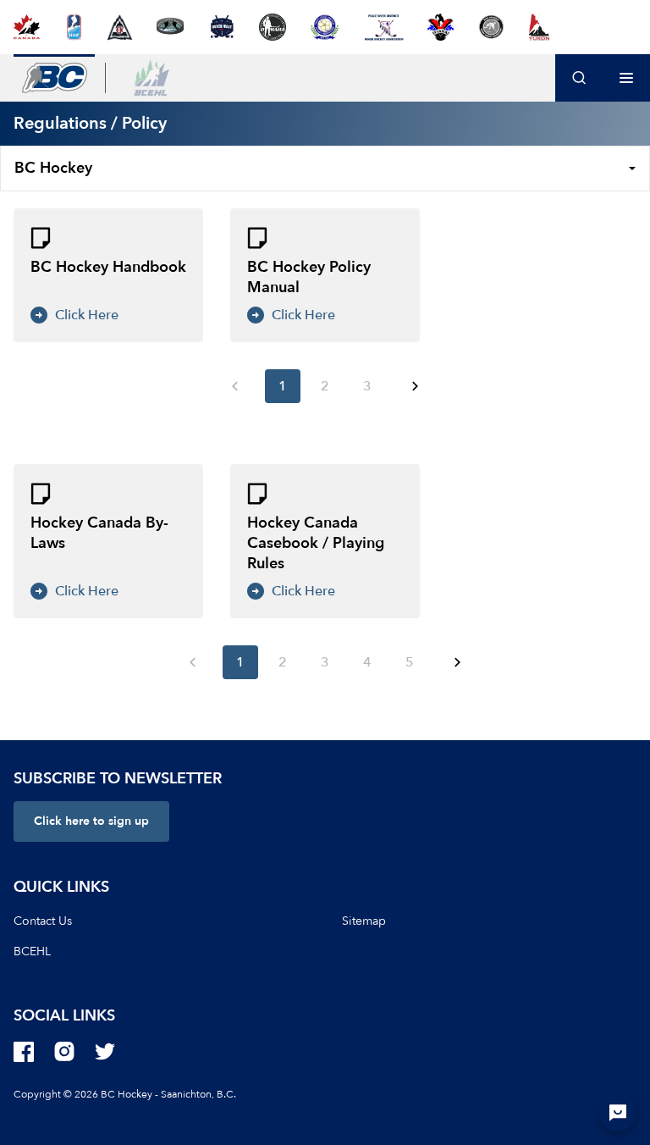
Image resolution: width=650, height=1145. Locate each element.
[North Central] (170, 27)
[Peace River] (383, 27)
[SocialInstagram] (64, 1052)
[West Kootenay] (491, 27)
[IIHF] (74, 27)
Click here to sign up (91, 821)
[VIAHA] (440, 27)
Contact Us (43, 921)
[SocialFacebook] (24, 1052)
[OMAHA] (272, 27)
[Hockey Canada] (26, 27)
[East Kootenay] (120, 27)
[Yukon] (539, 27)
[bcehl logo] (151, 78)
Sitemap (364, 921)
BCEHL (32, 951)
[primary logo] (54, 78)
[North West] (221, 27)
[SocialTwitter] (105, 1052)
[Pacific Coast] (324, 27)
